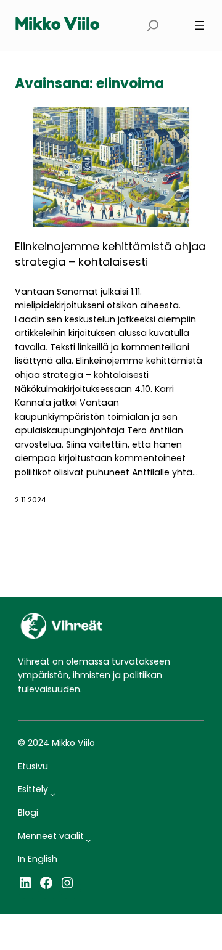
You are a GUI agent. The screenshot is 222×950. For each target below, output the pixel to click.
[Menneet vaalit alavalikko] (88, 840)
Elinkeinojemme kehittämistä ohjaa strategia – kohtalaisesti (110, 254)
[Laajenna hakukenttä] (153, 25)
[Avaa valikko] (199, 25)
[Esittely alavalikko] (52, 794)
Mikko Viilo (57, 25)
